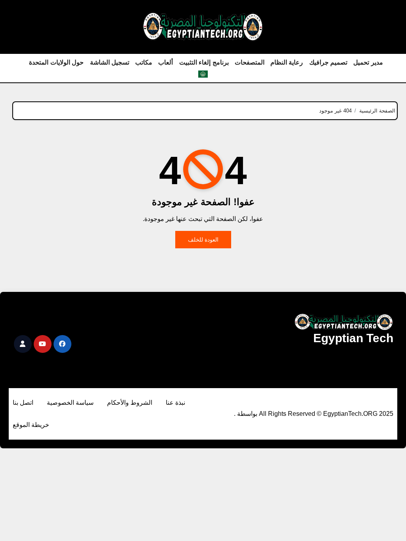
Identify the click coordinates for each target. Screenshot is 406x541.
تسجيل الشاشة (110, 62)
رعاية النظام (286, 62)
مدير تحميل (368, 62)
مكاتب (143, 62)
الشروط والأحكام (129, 402)
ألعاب (165, 62)
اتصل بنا (23, 402)
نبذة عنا (175, 402)
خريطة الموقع (31, 424)
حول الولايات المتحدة (56, 62)
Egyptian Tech (353, 338)
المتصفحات (249, 62)
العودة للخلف (203, 239)
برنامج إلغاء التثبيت (204, 62)
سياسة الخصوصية (70, 402)
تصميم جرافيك (328, 62)
